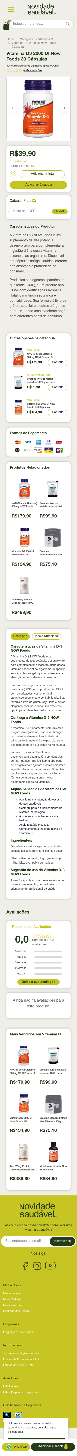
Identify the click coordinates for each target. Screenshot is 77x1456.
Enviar (59, 211)
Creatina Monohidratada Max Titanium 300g (51, 553)
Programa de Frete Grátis (18, 1332)
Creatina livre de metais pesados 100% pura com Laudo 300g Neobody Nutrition (41, 381)
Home (11, 39)
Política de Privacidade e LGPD (22, 1359)
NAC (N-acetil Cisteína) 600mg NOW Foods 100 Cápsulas (40, 356)
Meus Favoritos (12, 1305)
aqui (20, 1432)
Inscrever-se (62, 1241)
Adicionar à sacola (38, 184)
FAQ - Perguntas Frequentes (20, 1392)
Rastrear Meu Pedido (16, 1311)
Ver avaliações (34, 70)
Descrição (20, 636)
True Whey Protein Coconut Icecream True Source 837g (22, 602)
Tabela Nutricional (46, 636)
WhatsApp (20, 1447)
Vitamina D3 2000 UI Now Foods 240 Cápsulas (41, 406)
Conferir (57, 362)
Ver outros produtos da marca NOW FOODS (32, 66)
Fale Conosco (11, 1386)
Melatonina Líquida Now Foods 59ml (53, 1168)
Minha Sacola (11, 1293)
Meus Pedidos (12, 1299)
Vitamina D (45, 39)
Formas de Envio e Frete (18, 1365)
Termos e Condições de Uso (20, 1353)
